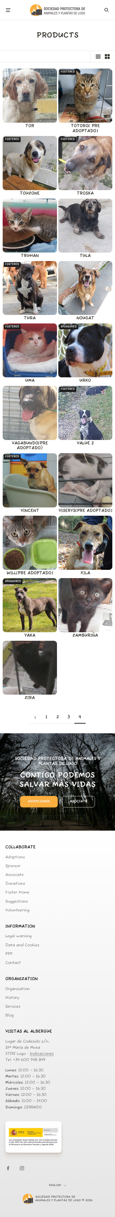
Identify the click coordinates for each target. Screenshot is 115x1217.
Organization (17, 989)
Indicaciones (42, 1054)
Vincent (30, 511)
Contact (13, 963)
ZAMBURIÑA (85, 636)
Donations (15, 884)
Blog (9, 1016)
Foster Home (17, 893)
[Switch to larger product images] (98, 56)
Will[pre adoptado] (30, 573)
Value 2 (85, 443)
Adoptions (15, 857)
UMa (29, 381)
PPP (9, 954)
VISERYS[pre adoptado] (85, 511)
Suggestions (16, 902)
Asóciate (78, 801)
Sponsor (13, 866)
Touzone (30, 193)
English (55, 1185)
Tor (29, 126)
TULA (85, 256)
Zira (30, 698)
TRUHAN (30, 256)
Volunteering (17, 910)
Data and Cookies (22, 945)
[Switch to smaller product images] (107, 56)
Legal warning (18, 936)
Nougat (85, 318)
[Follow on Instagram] (22, 1168)
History (12, 998)
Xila (85, 573)
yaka (29, 636)
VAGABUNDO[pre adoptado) (30, 446)
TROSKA (85, 193)
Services (12, 1007)
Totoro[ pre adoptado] (85, 128)
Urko (85, 381)
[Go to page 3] (35, 717)
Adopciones (39, 801)
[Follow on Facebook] (8, 1168)
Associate (14, 875)
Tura (30, 318)
